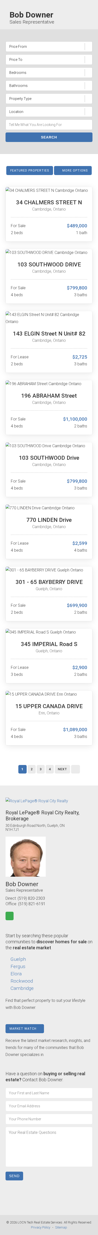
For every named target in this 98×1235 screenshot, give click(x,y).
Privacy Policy (40, 1227)
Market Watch (23, 1028)
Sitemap (61, 1227)
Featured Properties (29, 170)
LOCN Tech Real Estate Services (40, 1222)
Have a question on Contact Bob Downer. (45, 1076)
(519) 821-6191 (31, 903)
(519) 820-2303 (31, 898)
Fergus (18, 966)
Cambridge (22, 988)
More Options (74, 170)
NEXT (62, 769)
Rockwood (22, 981)
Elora (16, 974)
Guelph (18, 959)
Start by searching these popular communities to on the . (49, 941)
